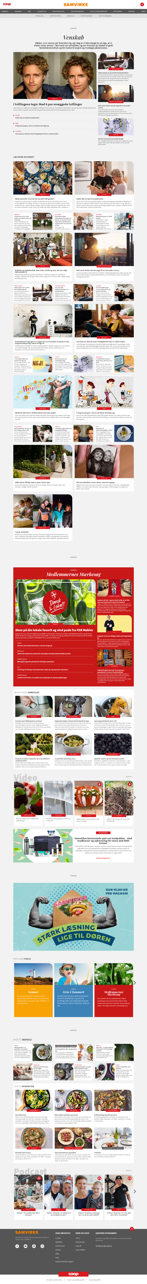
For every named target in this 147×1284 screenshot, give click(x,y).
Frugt (19, 643)
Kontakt (131, 11)
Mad (29, 11)
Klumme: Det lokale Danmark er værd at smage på (34, 646)
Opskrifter (42, 11)
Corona (18, 131)
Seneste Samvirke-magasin (64, 1261)
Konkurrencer (60, 1246)
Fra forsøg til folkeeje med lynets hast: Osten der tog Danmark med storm (42, 670)
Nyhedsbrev (117, 11)
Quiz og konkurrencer (98, 11)
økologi (20, 651)
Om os (78, 1238)
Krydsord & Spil (58, 11)
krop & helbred (86, 16)
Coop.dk (78, 1246)
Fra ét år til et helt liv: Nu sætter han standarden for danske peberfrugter (42, 678)
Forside (57, 1238)
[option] (28, 803)
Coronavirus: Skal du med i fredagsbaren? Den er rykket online (36, 134)
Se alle (128, 776)
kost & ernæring (105, 16)
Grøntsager (22, 659)
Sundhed (18, 11)
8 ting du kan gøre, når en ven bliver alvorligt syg (32, 126)
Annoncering (80, 1242)
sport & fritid (55, 16)
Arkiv (143, 11)
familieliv (70, 16)
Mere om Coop (82, 1233)
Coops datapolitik (94, 1280)
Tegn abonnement (77, 11)
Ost (18, 667)
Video (57, 1254)
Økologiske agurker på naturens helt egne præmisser (35, 662)
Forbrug (5, 11)
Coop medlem (80, 1250)
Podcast (58, 1250)
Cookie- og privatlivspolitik (75, 1280)
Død (16, 123)
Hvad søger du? (63, 1233)
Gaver (17, 115)
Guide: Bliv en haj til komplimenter (27, 118)
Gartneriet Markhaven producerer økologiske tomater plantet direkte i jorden (44, 654)
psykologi (39, 16)
